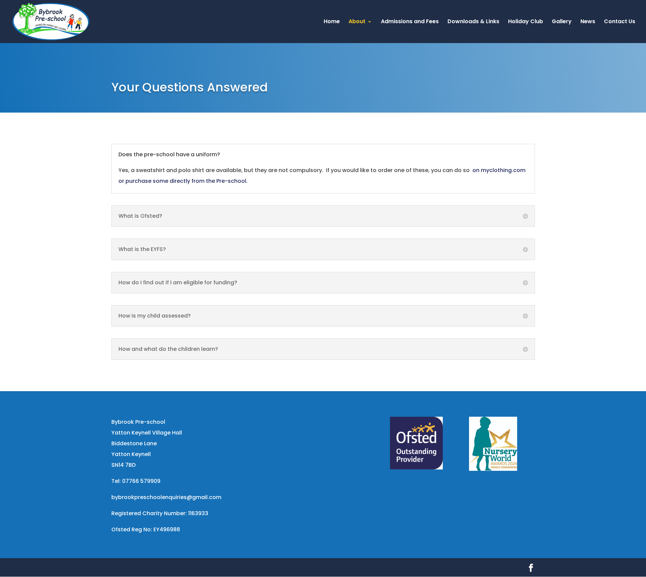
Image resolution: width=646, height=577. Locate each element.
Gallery (562, 22)
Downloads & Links (473, 22)
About (357, 22)
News (587, 22)
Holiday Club (525, 22)
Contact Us (619, 22)
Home (332, 22)
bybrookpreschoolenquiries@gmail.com (166, 497)
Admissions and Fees (410, 22)
